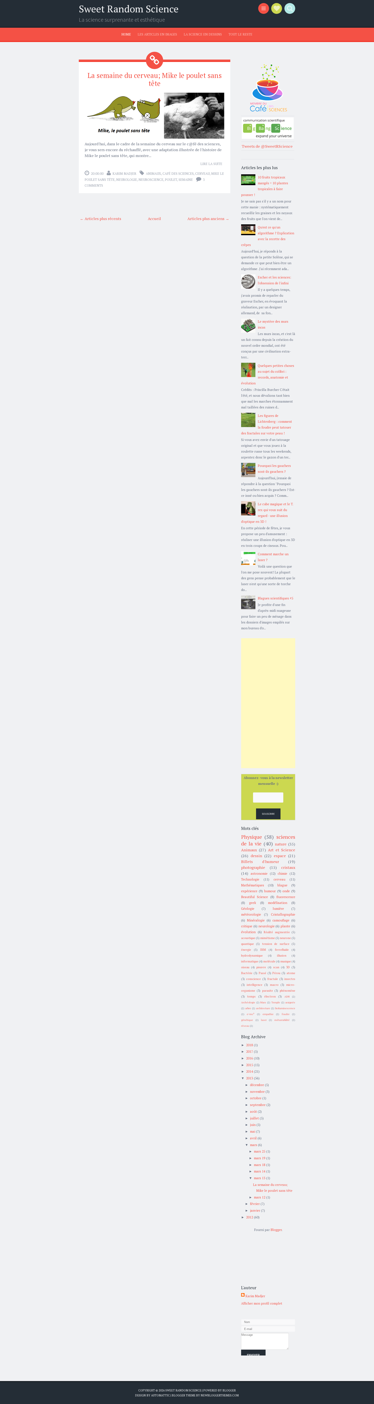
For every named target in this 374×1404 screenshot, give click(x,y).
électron (270, 996)
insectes (289, 979)
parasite (267, 991)
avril (253, 1138)
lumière (278, 908)
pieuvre (261, 967)
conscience (253, 979)
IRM (263, 950)
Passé (262, 973)
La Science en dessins (203, 34)
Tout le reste (240, 34)
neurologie (126, 179)
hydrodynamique (252, 955)
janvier (255, 1210)
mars (253, 1145)
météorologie (251, 914)
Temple (275, 1002)
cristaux (288, 867)
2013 (249, 1078)
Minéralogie (256, 920)
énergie (246, 950)
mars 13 (259, 1178)
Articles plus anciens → (208, 218)
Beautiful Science (254, 897)
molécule (269, 961)
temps (251, 996)
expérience (249, 891)
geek (252, 902)
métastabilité (282, 1020)
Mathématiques (252, 885)
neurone (285, 938)
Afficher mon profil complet (261, 1303)
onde (286, 891)
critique (246, 926)
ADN (287, 996)
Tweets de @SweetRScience (267, 146)
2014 (249, 1071)
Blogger (276, 1229)
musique (285, 961)
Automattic (160, 1395)
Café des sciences (178, 173)
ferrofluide (282, 950)
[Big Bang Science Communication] (268, 137)
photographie (253, 867)
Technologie (250, 879)
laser (264, 1020)
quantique (247, 944)
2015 (249, 1065)
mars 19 (259, 1158)
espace (280, 855)
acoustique (248, 938)
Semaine (186, 179)
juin (253, 1124)
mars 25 (259, 1151)
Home (126, 34)
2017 (249, 1051)
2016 (249, 1058)
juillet (254, 1118)
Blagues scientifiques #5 (275, 598)
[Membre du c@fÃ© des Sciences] (268, 111)
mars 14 (259, 1171)
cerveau (202, 173)
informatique (249, 961)
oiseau (245, 967)
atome (291, 973)
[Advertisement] (268, 703)
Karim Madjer (124, 173)
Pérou (276, 973)
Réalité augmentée (277, 932)
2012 (249, 1217)
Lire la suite (211, 164)
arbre (248, 1008)
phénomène (287, 991)
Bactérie (246, 973)
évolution (248, 932)
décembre (257, 1085)
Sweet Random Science (129, 8)
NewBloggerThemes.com (220, 1395)
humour (270, 891)
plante (285, 926)
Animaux (153, 173)
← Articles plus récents (100, 218)
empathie (268, 1014)
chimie (282, 873)
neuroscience (151, 179)
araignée (290, 1002)
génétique (247, 1020)
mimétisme (267, 938)
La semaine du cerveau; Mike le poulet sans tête (154, 79)
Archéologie (248, 1002)
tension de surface (275, 944)
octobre (255, 1098)
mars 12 (259, 1197)
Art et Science (281, 849)
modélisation (277, 902)
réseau (245, 1025)
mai (252, 1131)
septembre (258, 1105)
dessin (256, 855)
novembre (257, 1091)
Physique (251, 836)
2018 (249, 1045)
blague (282, 885)
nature (281, 844)
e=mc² (250, 1014)
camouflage (280, 920)
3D (288, 967)
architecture (263, 1008)
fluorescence (285, 897)
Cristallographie (283, 914)
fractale (272, 979)
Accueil (154, 218)
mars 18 (259, 1165)
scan (276, 967)
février (255, 1204)
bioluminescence (285, 1008)
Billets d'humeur (260, 861)
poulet (171, 179)
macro (274, 985)
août (253, 1111)
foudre (286, 1014)
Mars (263, 1002)
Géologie (247, 908)
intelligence (254, 985)
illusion (281, 955)
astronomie (259, 873)
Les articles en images (157, 34)
